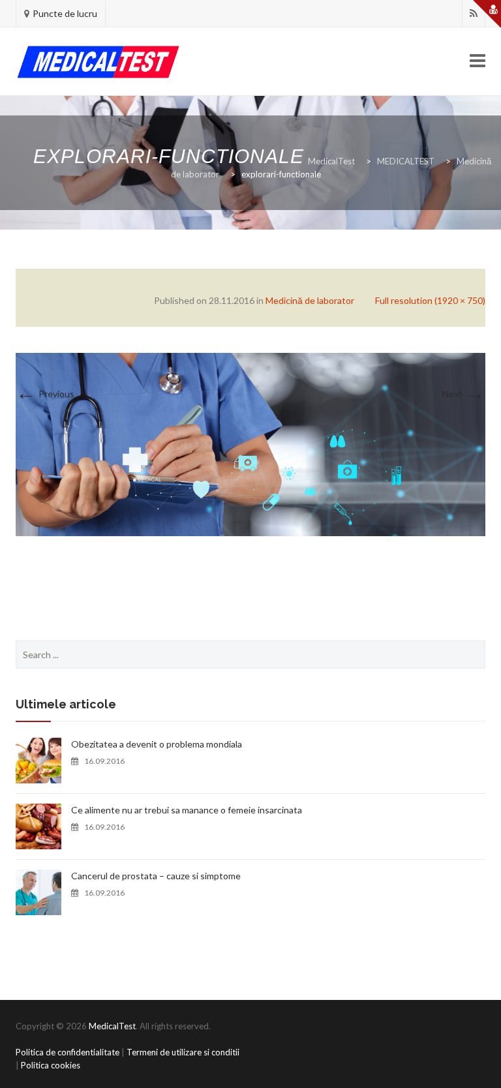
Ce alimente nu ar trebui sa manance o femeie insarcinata (186, 809)
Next (463, 393)
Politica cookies (50, 1065)
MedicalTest (112, 1026)
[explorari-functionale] (250, 443)
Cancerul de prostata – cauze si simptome (156, 875)
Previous (45, 393)
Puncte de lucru (65, 13)
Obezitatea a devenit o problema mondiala (156, 743)
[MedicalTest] (98, 61)
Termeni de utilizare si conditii (183, 1052)
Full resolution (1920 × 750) (430, 300)
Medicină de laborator (310, 300)
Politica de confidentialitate (67, 1052)
